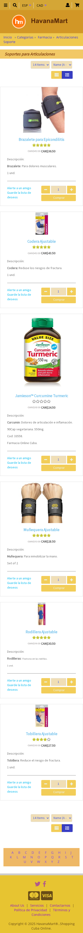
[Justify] (67, 75)
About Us (17, 905)
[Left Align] (56, 75)
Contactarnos (60, 905)
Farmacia (45, 37)
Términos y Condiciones (51, 912)
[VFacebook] (44, 884)
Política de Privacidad (30, 910)
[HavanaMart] (40, 22)
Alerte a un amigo (19, 188)
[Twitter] (38, 884)
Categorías (25, 37)
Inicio (8, 37)
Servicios (37, 905)
